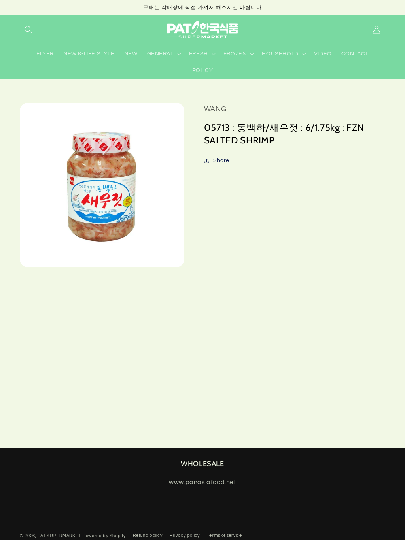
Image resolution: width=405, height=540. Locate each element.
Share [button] (221, 160)
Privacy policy (185, 535)
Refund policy (147, 535)
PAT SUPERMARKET (59, 536)
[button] (28, 29)
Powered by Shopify (104, 536)
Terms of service (224, 535)
